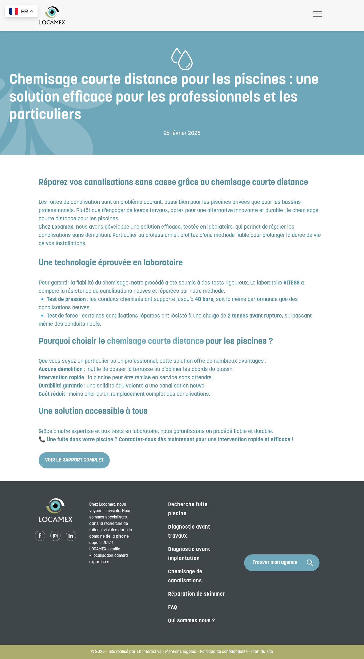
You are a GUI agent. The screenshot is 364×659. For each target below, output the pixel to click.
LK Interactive (149, 652)
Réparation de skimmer (196, 594)
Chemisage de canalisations (185, 576)
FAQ (172, 607)
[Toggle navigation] (318, 15)
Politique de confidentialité (224, 652)
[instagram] (55, 535)
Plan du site (262, 652)
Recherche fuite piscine (188, 509)
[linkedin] (71, 535)
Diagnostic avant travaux (189, 532)
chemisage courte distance (155, 341)
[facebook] (40, 535)
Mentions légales (180, 652)
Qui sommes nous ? (191, 621)
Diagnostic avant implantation (189, 554)
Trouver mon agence (275, 562)
